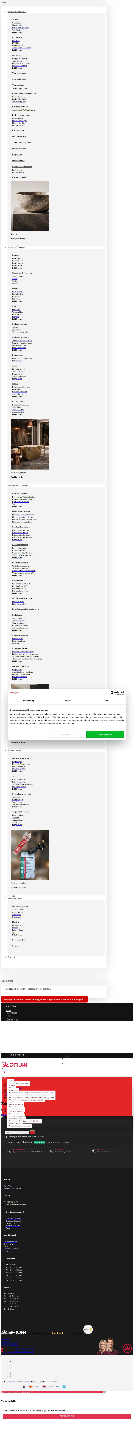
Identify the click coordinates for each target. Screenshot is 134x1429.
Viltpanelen (17, 154)
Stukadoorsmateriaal (21, 794)
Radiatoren (17, 615)
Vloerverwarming (19, 648)
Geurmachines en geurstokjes (20, 907)
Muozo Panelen (19, 148)
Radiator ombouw (20, 635)
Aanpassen (65, 734)
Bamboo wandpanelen (22, 166)
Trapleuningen (18, 85)
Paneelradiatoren (20, 545)
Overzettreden (19, 79)
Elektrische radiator (21, 511)
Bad (14, 306)
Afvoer (15, 383)
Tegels (15, 19)
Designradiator (19, 580)
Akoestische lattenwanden (24, 93)
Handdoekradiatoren (21, 527)
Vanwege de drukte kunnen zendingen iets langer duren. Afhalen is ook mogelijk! (44, 999)
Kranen (15, 288)
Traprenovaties (19, 73)
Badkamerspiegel (20, 324)
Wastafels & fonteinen (22, 273)
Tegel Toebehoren (20, 812)
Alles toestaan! (105, 734)
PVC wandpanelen (20, 106)
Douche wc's (17, 355)
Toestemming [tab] (27, 700)
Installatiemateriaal (20, 666)
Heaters (16, 946)
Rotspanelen (18, 130)
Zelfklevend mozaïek (21, 142)
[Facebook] (10, 1361)
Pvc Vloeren (17, 37)
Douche (15, 255)
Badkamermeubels (20, 337)
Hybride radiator (19, 493)
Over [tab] (106, 700)
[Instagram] (11, 1365)
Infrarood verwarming (22, 598)
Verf (14, 776)
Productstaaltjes (20, 177)
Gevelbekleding (19, 136)
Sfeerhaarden (18, 940)
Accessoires (17, 401)
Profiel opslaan (67, 1416)
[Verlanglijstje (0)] (2, 1068)
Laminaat (16, 55)
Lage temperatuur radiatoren (25, 609)
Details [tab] (67, 700)
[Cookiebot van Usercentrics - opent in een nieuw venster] (112, 693)
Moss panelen (18, 160)
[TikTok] (10, 1376)
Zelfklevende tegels (21, 115)
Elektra (15, 922)
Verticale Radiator (20, 562)
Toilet (14, 366)
